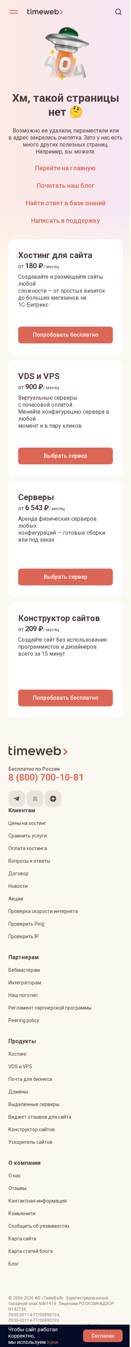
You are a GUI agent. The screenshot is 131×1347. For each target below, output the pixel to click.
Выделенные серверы (33, 1104)
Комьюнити (21, 1213)
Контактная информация (37, 1201)
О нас (14, 1175)
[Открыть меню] (13, 12)
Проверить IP (23, 936)
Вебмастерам (24, 970)
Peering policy (23, 1020)
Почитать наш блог (66, 185)
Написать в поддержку (65, 220)
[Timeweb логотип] (46, 12)
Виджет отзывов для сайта (39, 1117)
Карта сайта (22, 1238)
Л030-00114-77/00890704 (33, 1314)
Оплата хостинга (27, 848)
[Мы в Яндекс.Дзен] (53, 798)
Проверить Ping (26, 924)
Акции (15, 898)
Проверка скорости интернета (43, 911)
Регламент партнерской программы (50, 1008)
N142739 (17, 1309)
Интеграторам (24, 982)
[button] (118, 12)
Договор (18, 873)
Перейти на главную (65, 168)
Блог (13, 1264)
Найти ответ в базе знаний (65, 203)
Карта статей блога (30, 1251)
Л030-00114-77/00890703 (33, 1320)
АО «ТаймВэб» (49, 1298)
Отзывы (17, 1188)
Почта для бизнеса (30, 1079)
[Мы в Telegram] (16, 798)
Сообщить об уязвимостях (39, 1226)
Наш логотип (23, 995)
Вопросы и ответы (29, 861)
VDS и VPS (20, 1066)
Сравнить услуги (27, 836)
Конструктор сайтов (31, 1129)
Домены (18, 1092)
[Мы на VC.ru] (35, 798)
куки (52, 1342)
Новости (18, 886)
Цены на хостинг (27, 823)
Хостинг (17, 1054)
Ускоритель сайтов (30, 1142)
